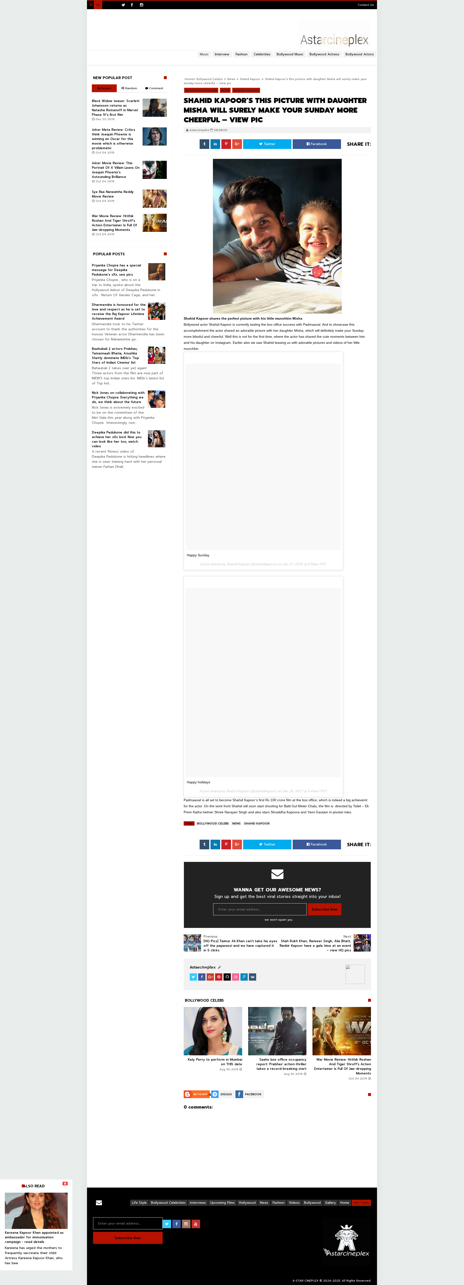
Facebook (318, 144)
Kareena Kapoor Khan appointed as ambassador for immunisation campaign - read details (34, 1237)
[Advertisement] (232, 59)
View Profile (202, 967)
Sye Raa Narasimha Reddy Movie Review (113, 194)
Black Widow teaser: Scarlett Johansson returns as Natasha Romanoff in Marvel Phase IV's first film (115, 108)
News (236, 823)
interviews (198, 1202)
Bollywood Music (290, 54)
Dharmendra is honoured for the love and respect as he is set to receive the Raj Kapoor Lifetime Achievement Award (119, 311)
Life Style (139, 1202)
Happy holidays (198, 782)
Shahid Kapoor (238, 564)
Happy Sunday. (198, 555)
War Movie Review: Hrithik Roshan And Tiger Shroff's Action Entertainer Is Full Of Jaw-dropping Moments (342, 1066)
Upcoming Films (222, 1202)
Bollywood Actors (360, 54)
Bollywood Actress (324, 54)
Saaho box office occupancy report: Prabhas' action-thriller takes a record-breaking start (281, 1064)
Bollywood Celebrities (168, 1202)
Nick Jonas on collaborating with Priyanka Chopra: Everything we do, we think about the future (118, 397)
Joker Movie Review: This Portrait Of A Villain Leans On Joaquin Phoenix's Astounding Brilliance (115, 170)
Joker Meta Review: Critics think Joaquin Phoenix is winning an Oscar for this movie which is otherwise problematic (113, 138)
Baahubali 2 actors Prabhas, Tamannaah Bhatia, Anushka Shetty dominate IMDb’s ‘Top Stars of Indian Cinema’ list (115, 355)
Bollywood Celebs (213, 823)
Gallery (330, 1202)
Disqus (226, 1094)
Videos (294, 1202)
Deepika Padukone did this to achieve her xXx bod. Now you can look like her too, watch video (116, 439)
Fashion (278, 1202)
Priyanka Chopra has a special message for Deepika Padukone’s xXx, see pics (116, 270)
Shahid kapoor (256, 823)
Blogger (200, 1094)
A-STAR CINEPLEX (305, 1280)
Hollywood (247, 1202)
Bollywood (312, 1202)
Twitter (268, 144)
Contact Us (366, 5)
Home (344, 1202)
